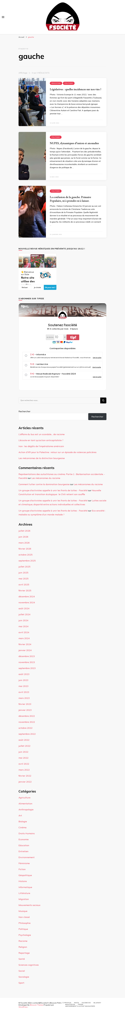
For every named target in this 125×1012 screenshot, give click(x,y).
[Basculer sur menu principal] (3, 17)
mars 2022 (24, 769)
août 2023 (24, 674)
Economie (24, 839)
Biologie (23, 821)
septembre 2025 (27, 560)
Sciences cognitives (29, 964)
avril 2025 (24, 584)
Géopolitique (25, 875)
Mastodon (70, 1004)
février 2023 (25, 704)
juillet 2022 (24, 745)
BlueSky (97, 1003)
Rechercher (24, 411)
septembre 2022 (27, 734)
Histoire (23, 881)
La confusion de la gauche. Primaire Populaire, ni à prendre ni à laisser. (70, 199)
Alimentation (25, 803)
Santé (22, 958)
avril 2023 (24, 692)
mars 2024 (24, 638)
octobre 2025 (25, 554)
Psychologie (25, 935)
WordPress (23, 1007)
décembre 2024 (27, 596)
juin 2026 (23, 536)
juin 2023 (23, 680)
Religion (23, 947)
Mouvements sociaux (29, 905)
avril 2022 (24, 763)
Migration (24, 899)
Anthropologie (26, 809)
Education (56, 83)
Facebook (86, 1003)
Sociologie (24, 976)
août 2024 (24, 608)
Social (22, 970)
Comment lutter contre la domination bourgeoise (44, 484)
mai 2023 (23, 686)
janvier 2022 (25, 781)
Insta (76, 1003)
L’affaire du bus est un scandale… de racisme (42, 434)
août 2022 (24, 739)
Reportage (24, 953)
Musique (23, 911)
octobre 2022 (25, 728)
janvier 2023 (25, 710)
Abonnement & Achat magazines (80, 1006)
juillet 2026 (24, 530)
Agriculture (24, 797)
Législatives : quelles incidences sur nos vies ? (75, 89)
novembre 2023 (27, 662)
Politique (69, 83)
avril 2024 (24, 632)
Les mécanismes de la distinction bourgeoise (42, 458)
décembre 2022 (27, 716)
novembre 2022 (27, 722)
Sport (21, 982)
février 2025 (25, 590)
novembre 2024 (27, 602)
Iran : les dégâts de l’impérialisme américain (41, 446)
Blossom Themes (36, 1005)
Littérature (24, 893)
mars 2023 (24, 698)
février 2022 (25, 775)
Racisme (23, 941)
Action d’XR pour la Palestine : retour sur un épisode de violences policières (57, 452)
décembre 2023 (27, 656)
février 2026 (25, 548)
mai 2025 (23, 578)
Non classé (24, 917)
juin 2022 (23, 751)
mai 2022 (23, 757)
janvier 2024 (25, 650)
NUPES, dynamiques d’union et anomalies (74, 143)
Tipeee (80, 1004)
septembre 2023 (27, 668)
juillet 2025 (24, 566)
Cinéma (22, 827)
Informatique (25, 887)
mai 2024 (23, 626)
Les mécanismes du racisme (45, 478)
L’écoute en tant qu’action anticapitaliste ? (41, 440)
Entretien (23, 851)
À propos (66, 1003)
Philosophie (25, 923)
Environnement (27, 857)
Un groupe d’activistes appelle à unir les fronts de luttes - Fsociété (53, 490)
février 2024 (25, 644)
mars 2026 (24, 542)
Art (20, 815)
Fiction (22, 869)
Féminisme (24, 863)
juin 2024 (23, 620)
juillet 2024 (24, 614)
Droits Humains (27, 833)
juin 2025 (23, 572)
